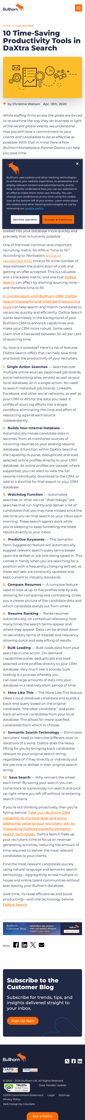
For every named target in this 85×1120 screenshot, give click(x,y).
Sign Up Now (22, 1021)
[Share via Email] (41, 946)
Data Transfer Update (52, 1085)
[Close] (77, 163)
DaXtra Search (15, 905)
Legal (51, 1095)
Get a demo (43, 1116)
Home (6, 25)
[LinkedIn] (80, 1061)
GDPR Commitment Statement (23, 1095)
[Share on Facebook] (16, 945)
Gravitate (29, 1104)
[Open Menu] (78, 7)
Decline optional (25, 219)
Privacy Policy (12, 1099)
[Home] (13, 10)
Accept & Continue (58, 219)
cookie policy (34, 208)
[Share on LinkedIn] (24, 945)
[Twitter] (67, 1061)
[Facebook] (73, 1061)
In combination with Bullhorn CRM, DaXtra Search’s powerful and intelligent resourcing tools (41, 301)
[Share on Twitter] (33, 945)
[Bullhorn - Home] (15, 1057)
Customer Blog (24, 25)
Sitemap (64, 1095)
